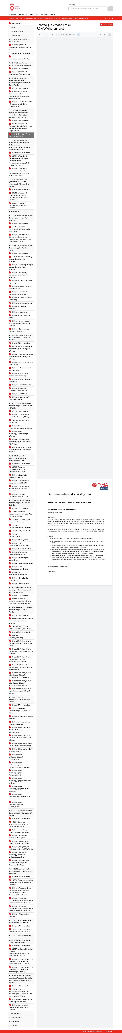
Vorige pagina (107, 24)
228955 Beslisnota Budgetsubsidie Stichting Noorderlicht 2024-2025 (17, 469)
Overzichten (33, 14)
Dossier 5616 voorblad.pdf (21, 68)
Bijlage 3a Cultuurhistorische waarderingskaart (20, 369)
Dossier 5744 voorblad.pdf (21, 705)
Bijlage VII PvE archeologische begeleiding (18, 568)
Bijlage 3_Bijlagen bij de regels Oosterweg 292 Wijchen (19, 842)
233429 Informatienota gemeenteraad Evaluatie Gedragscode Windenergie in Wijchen (19, 196)
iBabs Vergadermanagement (92, 1031)
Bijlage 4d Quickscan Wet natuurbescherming (19, 398)
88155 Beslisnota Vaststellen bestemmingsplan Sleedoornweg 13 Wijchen (20, 450)
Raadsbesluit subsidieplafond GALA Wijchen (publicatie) (21, 1001)
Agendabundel (17, 23)
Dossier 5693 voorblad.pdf (21, 986)
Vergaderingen (23, 14)
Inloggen (108, 1031)
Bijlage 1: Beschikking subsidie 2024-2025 (18, 476)
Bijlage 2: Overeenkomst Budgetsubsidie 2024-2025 (19, 482)
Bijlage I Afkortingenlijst (20, 540)
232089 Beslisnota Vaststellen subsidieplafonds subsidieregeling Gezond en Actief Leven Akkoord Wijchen (20, 992)
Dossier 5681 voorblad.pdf (21, 253)
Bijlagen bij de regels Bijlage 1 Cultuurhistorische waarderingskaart (20, 730)
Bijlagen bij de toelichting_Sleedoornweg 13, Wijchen (19, 434)
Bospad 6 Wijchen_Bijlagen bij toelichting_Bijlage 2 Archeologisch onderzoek (20, 659)
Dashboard (12, 14)
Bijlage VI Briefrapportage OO (22, 563)
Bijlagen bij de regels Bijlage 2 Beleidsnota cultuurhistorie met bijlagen (20, 738)
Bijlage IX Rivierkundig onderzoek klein (18, 579)
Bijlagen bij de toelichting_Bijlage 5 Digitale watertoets (19, 789)
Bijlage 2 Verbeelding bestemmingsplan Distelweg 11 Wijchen (19, 275)
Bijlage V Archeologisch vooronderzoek (19, 559)
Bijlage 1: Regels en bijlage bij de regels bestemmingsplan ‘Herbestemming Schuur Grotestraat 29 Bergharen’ (20, 891)
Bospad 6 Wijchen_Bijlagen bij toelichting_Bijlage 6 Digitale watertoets (20, 691)
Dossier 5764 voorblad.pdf (21, 926)
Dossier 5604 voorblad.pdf (21, 223)
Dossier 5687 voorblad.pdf (21, 88)
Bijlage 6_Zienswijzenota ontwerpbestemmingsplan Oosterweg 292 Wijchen (19, 863)
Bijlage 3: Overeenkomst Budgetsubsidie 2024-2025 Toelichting (19, 488)
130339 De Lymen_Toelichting (15, 535)
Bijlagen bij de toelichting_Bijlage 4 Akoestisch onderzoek (20, 781)
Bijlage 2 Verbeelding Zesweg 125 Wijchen (21, 363)
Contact (53, 14)
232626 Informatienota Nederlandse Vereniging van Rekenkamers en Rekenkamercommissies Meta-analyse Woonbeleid (19, 160)
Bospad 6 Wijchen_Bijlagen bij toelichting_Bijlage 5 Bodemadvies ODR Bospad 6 (20, 675)
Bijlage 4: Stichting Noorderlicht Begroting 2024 (18, 495)
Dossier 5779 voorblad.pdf (21, 877)
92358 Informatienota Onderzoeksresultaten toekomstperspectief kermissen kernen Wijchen (19, 95)
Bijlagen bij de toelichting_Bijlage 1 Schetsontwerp (16, 757)
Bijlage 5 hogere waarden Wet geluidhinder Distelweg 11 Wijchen (19, 323)
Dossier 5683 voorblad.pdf (21, 343)
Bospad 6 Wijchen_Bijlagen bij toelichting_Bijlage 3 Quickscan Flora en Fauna (21, 667)
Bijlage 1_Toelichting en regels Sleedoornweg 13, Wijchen (20, 416)
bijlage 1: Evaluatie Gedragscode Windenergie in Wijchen (19, 205)
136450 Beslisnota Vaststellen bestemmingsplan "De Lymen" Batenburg (20, 514)
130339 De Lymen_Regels (21, 531)
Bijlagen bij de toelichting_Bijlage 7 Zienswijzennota (16, 804)
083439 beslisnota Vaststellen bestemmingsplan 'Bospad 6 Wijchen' (21, 621)
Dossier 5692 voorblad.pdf (21, 189)
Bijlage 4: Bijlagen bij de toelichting (19, 915)
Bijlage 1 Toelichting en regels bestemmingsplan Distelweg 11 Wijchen (21, 267)
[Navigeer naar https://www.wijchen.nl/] (14, 7)
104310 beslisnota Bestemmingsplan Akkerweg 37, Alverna (20, 711)
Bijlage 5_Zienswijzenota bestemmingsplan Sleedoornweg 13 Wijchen (20, 442)
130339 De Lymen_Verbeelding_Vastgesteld (20, 526)
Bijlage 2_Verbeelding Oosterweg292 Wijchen (18, 837)
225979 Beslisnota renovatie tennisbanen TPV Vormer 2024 (20, 930)
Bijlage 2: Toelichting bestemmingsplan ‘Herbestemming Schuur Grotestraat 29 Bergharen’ (21, 900)
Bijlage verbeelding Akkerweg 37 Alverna (21, 717)
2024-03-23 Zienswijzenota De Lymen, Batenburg (20, 521)
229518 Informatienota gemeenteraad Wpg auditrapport (20, 73)
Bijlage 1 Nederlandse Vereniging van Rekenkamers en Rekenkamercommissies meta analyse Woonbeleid (20, 172)
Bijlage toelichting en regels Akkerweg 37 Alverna (20, 723)
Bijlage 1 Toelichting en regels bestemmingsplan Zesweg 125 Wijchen (21, 357)
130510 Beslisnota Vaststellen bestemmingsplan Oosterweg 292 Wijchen (19, 824)
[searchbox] (88, 8)
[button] (110, 8)
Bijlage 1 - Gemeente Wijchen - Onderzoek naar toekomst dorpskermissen (21, 104)
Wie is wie (44, 14)
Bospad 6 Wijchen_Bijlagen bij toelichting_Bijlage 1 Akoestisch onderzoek (21, 651)
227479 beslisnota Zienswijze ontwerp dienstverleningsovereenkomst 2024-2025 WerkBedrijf (21, 952)
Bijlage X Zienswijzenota (20, 583)
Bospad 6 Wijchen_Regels (21, 632)
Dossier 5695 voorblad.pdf (21, 120)
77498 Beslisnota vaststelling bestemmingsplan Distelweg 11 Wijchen (20, 259)
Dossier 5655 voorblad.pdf (21, 464)
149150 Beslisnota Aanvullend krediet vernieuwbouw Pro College (20, 229)
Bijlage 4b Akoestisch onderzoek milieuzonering (18, 389)
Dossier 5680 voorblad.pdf (21, 411)
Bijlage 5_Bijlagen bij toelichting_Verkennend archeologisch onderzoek (18, 855)
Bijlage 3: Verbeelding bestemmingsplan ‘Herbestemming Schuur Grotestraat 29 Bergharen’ (21, 908)
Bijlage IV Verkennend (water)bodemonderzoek (18, 553)
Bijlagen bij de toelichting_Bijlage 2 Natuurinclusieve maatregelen (19, 765)
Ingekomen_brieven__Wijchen (19, 59)
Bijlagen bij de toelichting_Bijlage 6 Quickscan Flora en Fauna (19, 797)
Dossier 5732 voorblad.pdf (21, 595)
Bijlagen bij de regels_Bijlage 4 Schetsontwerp (20, 750)
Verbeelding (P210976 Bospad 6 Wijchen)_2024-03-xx (19, 628)
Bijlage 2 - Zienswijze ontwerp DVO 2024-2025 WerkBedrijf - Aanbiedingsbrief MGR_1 (21, 969)
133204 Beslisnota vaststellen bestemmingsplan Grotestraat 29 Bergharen (21, 882)
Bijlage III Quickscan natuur (21, 549)
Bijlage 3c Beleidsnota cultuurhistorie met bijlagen (18, 293)
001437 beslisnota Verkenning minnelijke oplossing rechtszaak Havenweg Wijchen (20, 601)
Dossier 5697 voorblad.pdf (21, 615)
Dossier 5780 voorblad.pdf (21, 818)
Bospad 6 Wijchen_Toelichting (16, 637)
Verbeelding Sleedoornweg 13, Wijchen (20, 421)
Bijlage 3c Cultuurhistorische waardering (20, 380)
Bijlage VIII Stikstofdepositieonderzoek (18, 573)
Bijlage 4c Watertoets (19, 312)
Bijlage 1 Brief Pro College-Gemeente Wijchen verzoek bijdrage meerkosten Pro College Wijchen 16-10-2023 (20, 238)
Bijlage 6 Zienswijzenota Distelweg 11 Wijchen (19, 330)
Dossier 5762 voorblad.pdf (21, 946)
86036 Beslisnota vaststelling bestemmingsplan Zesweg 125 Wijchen (20, 349)
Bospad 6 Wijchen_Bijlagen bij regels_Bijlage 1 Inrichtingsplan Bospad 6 (21, 643)
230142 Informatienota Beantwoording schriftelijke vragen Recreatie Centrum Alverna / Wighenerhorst (21, 127)
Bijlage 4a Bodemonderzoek (22, 303)
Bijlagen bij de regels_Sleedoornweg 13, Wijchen (21, 427)
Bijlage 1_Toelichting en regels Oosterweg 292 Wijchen (19, 831)
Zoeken (70, 5)
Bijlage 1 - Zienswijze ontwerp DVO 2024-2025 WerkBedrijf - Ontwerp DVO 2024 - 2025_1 (21, 961)
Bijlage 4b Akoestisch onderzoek (18, 308)
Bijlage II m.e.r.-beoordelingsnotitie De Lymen (19, 544)
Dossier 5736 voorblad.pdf (21, 153)
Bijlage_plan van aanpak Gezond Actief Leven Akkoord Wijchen (19, 1007)
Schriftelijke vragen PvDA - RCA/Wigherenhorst (19, 135)
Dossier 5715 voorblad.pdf (21, 508)
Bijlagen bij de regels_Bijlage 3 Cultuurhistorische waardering (20, 745)
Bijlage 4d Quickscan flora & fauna (20, 317)
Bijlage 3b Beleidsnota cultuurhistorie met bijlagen (18, 375)
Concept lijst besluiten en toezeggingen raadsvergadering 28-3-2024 (20, 47)
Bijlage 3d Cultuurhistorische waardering (20, 299)
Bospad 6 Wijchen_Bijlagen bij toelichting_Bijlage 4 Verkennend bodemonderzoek (20, 683)
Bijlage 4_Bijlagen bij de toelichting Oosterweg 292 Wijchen (21, 848)
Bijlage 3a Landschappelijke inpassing (20, 282)
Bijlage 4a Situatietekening (21, 385)
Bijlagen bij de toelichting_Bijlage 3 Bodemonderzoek (16, 773)
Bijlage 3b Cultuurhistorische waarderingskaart (20, 287)
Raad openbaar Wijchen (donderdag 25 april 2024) (46, 18)
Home (20, 18)
